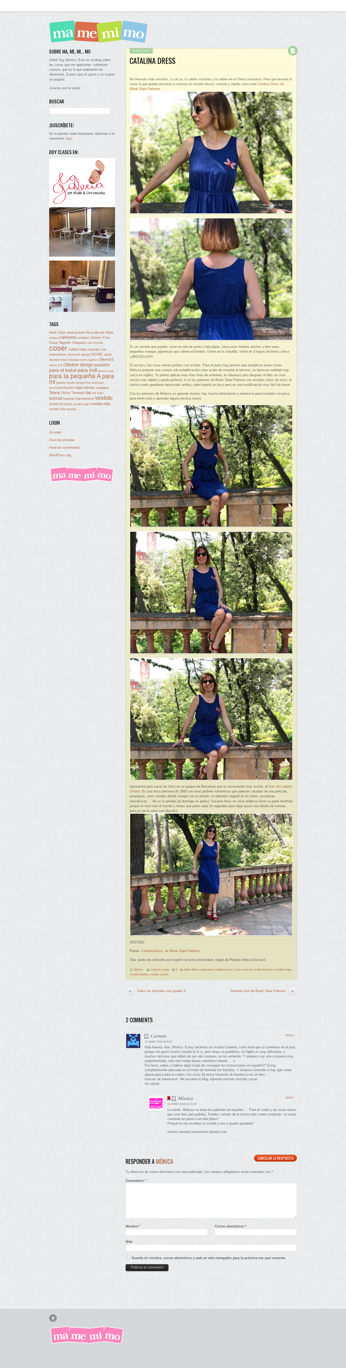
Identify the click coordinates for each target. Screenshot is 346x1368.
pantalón (102, 365)
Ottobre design (78, 364)
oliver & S (55, 365)
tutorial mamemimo (78, 399)
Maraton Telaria (58, 359)
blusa (90, 332)
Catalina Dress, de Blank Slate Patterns (170, 951)
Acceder (55, 432)
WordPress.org (60, 455)
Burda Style (104, 332)
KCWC (97, 354)
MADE (108, 354)
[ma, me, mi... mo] (82, 481)
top (88, 392)
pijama (61, 383)
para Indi (87, 370)
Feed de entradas (62, 440)
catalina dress (224, 969)
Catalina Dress (153, 60)
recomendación (61, 388)
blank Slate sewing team (199, 969)
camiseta (67, 337)
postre (71, 382)
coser (237, 969)
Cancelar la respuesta (275, 1158)
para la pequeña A (75, 376)
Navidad (74, 359)
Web (129, 1242)
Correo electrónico (230, 1226)
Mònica (138, 969)
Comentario (136, 1181)
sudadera (102, 388)
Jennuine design (78, 354)
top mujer (98, 392)
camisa (53, 337)
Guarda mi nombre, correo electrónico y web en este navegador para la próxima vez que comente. (209, 1258)
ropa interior (84, 388)
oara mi (247, 969)
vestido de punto (263, 969)
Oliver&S (106, 359)
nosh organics (89, 359)
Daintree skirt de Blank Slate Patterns (262, 991)
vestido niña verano (62, 409)
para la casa (105, 370)
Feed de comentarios (64, 447)
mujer (166, 969)
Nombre (133, 1226)
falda (82, 349)
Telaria (54, 392)
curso (73, 349)
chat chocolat (94, 342)
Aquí (69, 138)
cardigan (83, 337)
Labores (156, 969)
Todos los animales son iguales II (157, 991)
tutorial (55, 398)
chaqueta (78, 343)
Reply (290, 1035)
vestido (103, 398)
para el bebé (62, 370)
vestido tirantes (139, 974)
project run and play (90, 383)
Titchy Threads (73, 393)
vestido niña (100, 404)
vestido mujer (283, 969)
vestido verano (159, 974)
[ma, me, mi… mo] (99, 39)
